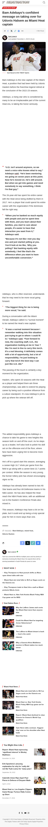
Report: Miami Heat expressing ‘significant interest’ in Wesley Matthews (14, 752)
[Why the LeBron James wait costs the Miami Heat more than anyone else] (8, 610)
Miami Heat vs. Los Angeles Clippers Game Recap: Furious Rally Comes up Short (17, 791)
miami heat (28, 531)
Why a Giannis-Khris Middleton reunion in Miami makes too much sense (29, 645)
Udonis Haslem (8, 534)
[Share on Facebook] (8, 31)
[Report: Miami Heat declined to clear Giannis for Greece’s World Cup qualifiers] (8, 718)
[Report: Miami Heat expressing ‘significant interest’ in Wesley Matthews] (40, 751)
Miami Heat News (9, 7)
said (16, 173)
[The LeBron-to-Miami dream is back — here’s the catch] (8, 634)
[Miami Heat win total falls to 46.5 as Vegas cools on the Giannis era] (8, 694)
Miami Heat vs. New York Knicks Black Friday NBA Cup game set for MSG (30, 704)
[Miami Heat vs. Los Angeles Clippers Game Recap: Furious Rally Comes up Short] (40, 791)
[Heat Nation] (18, 2)
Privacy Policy (24, 824)
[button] (4, 2)
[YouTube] (25, 813)
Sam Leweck (12, 36)
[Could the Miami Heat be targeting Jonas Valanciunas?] (8, 623)
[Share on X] (11, 31)
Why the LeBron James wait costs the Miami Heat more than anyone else (29, 610)
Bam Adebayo (18, 531)
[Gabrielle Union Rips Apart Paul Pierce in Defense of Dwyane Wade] (40, 780)
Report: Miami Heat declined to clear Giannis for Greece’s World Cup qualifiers (30, 717)
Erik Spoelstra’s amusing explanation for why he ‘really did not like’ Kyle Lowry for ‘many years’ (17, 766)
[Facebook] (19, 813)
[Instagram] (28, 813)
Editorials (19, 615)
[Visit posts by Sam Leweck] (4, 37)
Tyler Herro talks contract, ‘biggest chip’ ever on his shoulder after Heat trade (30, 730)
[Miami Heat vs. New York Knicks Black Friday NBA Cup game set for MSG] (8, 705)
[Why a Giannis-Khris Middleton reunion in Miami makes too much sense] (8, 645)
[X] (22, 813)
